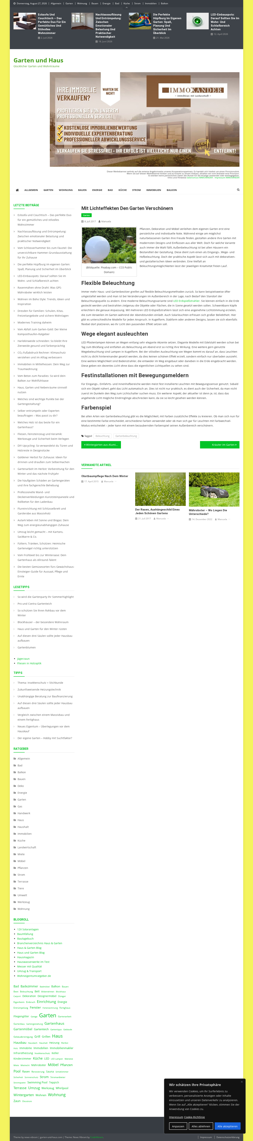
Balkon (164, 3)
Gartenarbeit (64, 1016)
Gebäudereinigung (23, 1036)
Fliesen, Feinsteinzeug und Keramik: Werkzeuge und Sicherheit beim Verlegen (43, 436)
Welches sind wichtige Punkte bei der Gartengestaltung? (41, 401)
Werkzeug (24, 902)
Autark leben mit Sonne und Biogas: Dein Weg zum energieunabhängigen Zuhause (43, 522)
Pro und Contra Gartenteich (35, 603)
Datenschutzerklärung (228, 1137)
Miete (21, 854)
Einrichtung (46, 1001)
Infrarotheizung (23, 1053)
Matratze (69, 1059)
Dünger (62, 996)
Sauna (50, 1071)
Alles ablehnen (201, 1126)
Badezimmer (29, 986)
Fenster (35, 1007)
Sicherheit (18, 1077)
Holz (16, 1048)
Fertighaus (64, 1007)
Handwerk (24, 813)
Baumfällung (25, 934)
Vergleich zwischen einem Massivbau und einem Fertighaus (44, 717)
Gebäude (67, 1029)
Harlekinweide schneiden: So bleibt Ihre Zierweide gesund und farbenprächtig (42, 343)
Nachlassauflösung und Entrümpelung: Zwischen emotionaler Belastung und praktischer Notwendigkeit (108, 25)
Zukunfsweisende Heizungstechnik (39, 689)
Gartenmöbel (23, 1029)
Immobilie (25, 1048)
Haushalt (23, 827)
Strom (137, 3)
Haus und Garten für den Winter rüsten (42, 629)
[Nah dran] (241, 1082)
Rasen (26, 1071)
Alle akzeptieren (228, 1126)
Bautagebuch (25, 938)
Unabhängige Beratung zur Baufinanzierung (45, 696)
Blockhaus (61, 991)
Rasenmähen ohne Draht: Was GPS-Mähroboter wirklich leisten (40, 290)
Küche (127, 3)
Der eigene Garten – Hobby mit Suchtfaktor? (45, 738)
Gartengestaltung (34, 1024)
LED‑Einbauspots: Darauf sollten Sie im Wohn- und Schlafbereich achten (225, 22)
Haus (21, 820)
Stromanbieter (57, 1077)
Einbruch (30, 1002)
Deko (21, 786)
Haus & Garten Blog (29, 948)
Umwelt (22, 895)
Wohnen (41, 1095)
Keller (55, 1053)
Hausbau (20, 1042)
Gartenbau (19, 1023)
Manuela (106, 221)
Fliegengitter (21, 1016)
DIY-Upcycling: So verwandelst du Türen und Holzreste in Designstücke (45, 448)
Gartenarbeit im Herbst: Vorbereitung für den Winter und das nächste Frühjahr (46, 471)
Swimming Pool (37, 1082)
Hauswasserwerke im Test (33, 962)
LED (46, 1058)
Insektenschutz (42, 1053)
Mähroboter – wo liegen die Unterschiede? (208, 512)
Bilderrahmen (47, 991)
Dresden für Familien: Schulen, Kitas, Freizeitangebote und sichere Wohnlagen (43, 313)
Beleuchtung (102, 436)
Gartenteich (41, 1029)
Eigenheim (19, 1002)
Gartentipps (56, 1029)
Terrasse (23, 881)
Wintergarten (24, 1094)
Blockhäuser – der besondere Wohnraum (43, 622)
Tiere (21, 888)
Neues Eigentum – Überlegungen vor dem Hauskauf (44, 729)
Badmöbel (45, 986)
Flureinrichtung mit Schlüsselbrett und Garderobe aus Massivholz (42, 511)
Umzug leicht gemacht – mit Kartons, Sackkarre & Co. (40, 534)
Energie (107, 3)
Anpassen (178, 1126)
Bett (37, 991)
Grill (37, 1036)
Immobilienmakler (61, 1048)
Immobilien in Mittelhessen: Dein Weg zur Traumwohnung (44, 366)
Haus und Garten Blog (31, 952)
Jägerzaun (23, 658)
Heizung (54, 1042)
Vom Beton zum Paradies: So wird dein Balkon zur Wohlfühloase (42, 378)
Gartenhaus (54, 1023)
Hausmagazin (25, 957)
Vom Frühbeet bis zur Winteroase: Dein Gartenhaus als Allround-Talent (42, 557)
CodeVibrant (96, 1137)
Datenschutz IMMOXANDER (200, 177)
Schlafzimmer (62, 1071)
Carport (17, 996)
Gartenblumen (27, 647)
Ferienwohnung (50, 1008)
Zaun (17, 1101)
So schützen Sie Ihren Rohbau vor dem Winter (42, 613)
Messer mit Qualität (29, 966)
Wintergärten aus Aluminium (103, 444)
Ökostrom (27, 1101)
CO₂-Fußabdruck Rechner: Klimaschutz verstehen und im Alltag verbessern (42, 355)
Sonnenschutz (31, 1077)
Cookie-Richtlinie (194, 1117)
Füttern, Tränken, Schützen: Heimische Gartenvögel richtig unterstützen (41, 546)
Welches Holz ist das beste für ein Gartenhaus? (39, 425)
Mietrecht (25, 1065)
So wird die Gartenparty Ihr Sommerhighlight (46, 597)
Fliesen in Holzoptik (29, 663)
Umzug (34, 1087)
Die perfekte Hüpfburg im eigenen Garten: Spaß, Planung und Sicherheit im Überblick (167, 24)
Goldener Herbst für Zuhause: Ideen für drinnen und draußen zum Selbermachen (44, 459)
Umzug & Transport (29, 971)
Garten (69, 3)
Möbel (21, 861)
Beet (16, 991)
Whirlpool (62, 1088)
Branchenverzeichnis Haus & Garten (39, 943)
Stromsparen (20, 1082)
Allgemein (56, 3)
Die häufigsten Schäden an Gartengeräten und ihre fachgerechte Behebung (44, 483)
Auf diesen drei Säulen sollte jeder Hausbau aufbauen (45, 638)
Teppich (54, 1082)
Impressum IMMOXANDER (227, 177)
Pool (17, 1071)
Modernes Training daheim (34, 322)
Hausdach (32, 1043)
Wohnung (82, 3)
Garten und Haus (38, 60)
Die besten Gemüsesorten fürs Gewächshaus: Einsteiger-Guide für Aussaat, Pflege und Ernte (46, 571)
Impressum (206, 1137)
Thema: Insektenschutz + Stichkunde (40, 682)
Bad (117, 3)
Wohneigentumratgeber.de (34, 976)
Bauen (94, 3)
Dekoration (29, 996)
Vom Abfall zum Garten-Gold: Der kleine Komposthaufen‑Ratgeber (42, 332)
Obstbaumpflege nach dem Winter (104, 476)
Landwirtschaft (27, 847)
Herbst (64, 1042)
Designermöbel (47, 996)
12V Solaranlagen (28, 929)
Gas (20, 806)
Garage (34, 1016)
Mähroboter (38, 1065)
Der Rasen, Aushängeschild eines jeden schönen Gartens (157, 511)
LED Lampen (57, 1059)
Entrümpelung (21, 1007)
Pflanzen (23, 868)
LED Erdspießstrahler (186, 301)
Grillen (46, 1036)
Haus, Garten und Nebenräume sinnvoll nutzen (42, 390)
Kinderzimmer (22, 1058)
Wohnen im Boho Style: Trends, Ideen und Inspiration (44, 301)
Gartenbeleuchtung (126, 436)
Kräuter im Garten (223, 444)
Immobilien (151, 3)
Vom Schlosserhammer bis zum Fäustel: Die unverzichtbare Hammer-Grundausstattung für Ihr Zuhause (45, 252)
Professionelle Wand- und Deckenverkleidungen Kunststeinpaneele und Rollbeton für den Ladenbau (46, 496)
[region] (205, 1106)
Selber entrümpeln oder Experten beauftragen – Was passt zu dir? (38, 413)
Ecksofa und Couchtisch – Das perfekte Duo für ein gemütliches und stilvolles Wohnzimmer (52, 24)
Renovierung (37, 1071)
